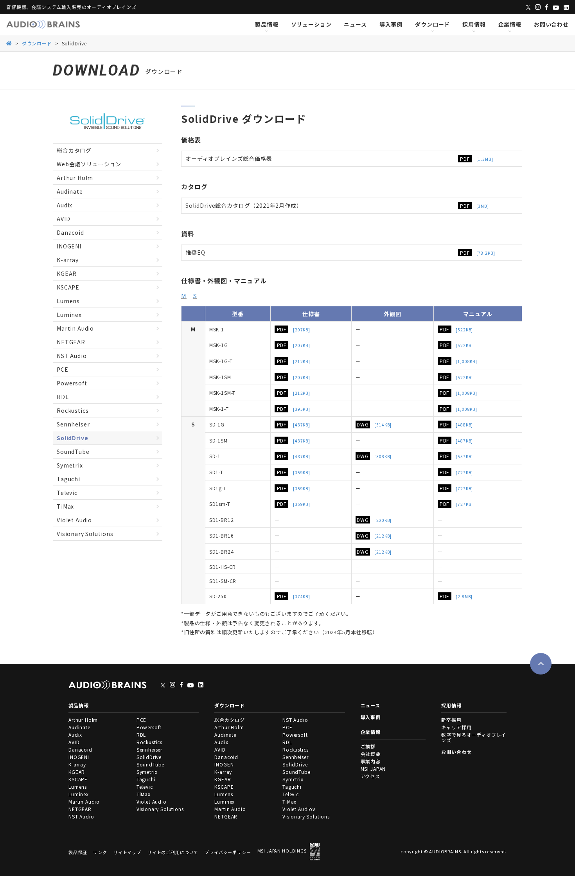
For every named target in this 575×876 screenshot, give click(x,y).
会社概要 (371, 753)
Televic (67, 492)
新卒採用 (451, 719)
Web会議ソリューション (89, 164)
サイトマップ (127, 852)
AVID (63, 219)
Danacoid (70, 232)
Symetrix (70, 465)
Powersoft (72, 383)
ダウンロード (432, 24)
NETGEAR (71, 342)
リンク (100, 852)
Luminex (69, 314)
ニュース (355, 24)
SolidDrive (72, 438)
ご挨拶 (368, 746)
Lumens (68, 301)
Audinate (70, 191)
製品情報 (266, 24)
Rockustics (72, 410)
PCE (62, 369)
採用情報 (473, 24)
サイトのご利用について (172, 852)
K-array (68, 260)
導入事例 (390, 24)
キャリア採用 (456, 727)
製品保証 (77, 852)
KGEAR (67, 273)
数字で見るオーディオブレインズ (473, 737)
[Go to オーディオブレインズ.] (9, 43)
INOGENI (69, 246)
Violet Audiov (298, 809)
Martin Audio (75, 328)
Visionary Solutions (85, 534)
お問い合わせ (551, 24)
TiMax (65, 506)
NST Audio (72, 356)
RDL (63, 397)
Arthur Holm (75, 178)
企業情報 (509, 24)
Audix (64, 205)
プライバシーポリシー (228, 852)
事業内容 (371, 761)
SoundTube (73, 451)
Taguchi (68, 479)
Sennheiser (73, 424)
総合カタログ (74, 150)
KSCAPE (68, 287)
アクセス (370, 776)
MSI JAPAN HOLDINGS (282, 850)
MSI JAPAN (373, 768)
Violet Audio (74, 520)
